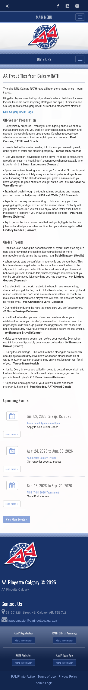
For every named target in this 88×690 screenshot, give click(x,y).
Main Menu (44, 17)
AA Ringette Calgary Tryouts (41, 458)
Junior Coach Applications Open (43, 423)
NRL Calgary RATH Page (18, 112)
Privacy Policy (68, 676)
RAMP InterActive (23, 676)
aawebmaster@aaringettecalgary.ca (32, 620)
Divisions (44, 59)
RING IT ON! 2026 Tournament (43, 492)
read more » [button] (12, 434)
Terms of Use (47, 676)
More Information (23, 640)
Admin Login (44, 683)
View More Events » (16, 519)
